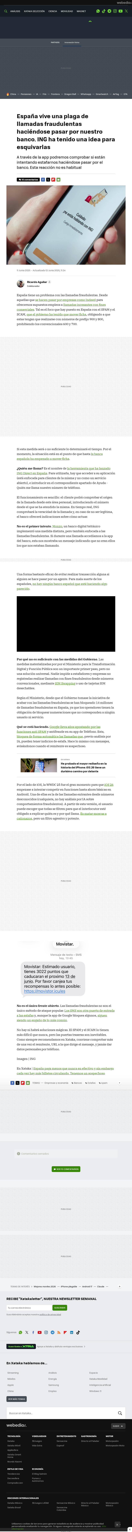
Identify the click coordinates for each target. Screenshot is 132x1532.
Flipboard (53, 180)
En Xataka (65, 759)
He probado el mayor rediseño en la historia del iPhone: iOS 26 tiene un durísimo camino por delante (84, 767)
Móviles (11, 1378)
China (13, 94)
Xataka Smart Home (14, 1456)
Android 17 (87, 1286)
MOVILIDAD (67, 11)
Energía (52, 1378)
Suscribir (59, 1307)
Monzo (57, 526)
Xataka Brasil (14, 1507)
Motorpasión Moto (115, 1445)
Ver (68, 1169)
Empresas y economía (56, 1082)
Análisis (52, 1372)
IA (37, 94)
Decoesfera (13, 1478)
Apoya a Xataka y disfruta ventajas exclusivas (60, 1346)
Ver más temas (16, 1398)
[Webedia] (124, 3)
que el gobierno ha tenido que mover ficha (56, 314)
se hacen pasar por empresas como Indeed (65, 300)
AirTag (116, 94)
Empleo (52, 1391)
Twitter (126, 11)
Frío (44, 94)
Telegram (109, 11)
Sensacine (62, 1440)
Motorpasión (112, 1440)
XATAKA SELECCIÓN (34, 11)
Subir (116, 1425)
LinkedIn (71, 1331)
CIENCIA (52, 11)
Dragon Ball (70, 94)
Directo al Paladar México (90, 1504)
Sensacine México (66, 1502)
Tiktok (104, 11)
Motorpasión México (112, 1504)
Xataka (10, 1440)
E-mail (58, 180)
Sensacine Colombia (62, 1508)
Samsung (53, 1384)
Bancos (78, 1082)
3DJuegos (37, 1440)
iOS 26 (108, 785)
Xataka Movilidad (98, 1378)
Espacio (93, 1372)
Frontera (55, 94)
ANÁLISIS (15, 11)
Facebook (43, 180)
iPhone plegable (69, 1286)
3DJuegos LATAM (40, 1502)
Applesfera (12, 1449)
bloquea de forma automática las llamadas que (50, 736)
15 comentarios (30, 179)
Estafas (92, 1082)
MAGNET (81, 11)
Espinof (60, 1445)
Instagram (115, 11)
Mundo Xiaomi (14, 1461)
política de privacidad (50, 1314)
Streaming (13, 1372)
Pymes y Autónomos (38, 1479)
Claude (101, 1286)
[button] (38, 282)
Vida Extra (37, 1445)
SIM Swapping (65, 683)
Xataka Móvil (13, 1445)
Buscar (120, 1413)
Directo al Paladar (90, 1440)
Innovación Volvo (72, 42)
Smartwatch (102, 94)
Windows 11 (95, 1391)
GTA (125, 94)
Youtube (121, 11)
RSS (58, 1331)
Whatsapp (86, 94)
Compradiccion (15, 1482)
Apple (10, 1384)
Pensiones (26, 94)
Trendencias (13, 1473)
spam (104, 1082)
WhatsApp (98, 11)
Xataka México (14, 1502)
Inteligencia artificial (100, 1384)
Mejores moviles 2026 (45, 1286)
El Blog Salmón (39, 1473)
